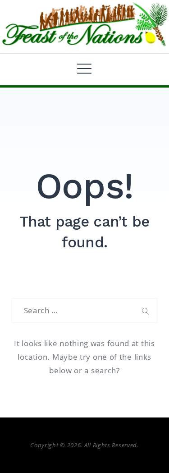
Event (35, 87)
